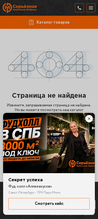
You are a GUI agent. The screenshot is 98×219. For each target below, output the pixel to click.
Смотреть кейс (49, 204)
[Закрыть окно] (89, 118)
